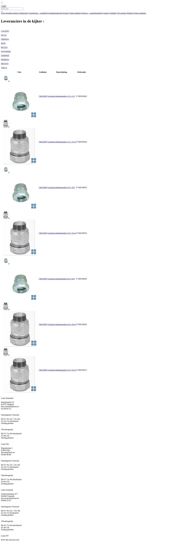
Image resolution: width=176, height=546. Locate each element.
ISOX (3, 43)
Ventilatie (112, 13)
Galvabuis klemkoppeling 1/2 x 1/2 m (61, 142)
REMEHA (5, 60)
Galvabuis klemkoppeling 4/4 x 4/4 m (61, 324)
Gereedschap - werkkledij (38, 13)
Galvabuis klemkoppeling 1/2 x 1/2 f (61, 96)
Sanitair (106, 13)
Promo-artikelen (140, 13)
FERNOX (5, 39)
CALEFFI (5, 31)
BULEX (4, 47)
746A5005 (43, 324)
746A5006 (43, 370)
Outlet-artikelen (75, 13)
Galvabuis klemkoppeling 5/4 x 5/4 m (61, 370)
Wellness (130, 13)
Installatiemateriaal (55, 13)
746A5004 (43, 233)
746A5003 (43, 142)
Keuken (66, 13)
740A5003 (43, 96)
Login (4, 6)
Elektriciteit (23, 13)
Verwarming (121, 13)
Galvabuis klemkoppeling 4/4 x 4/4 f (61, 279)
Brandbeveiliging (12, 13)
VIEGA (4, 68)
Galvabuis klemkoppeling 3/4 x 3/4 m (61, 233)
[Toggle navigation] (2, 2)
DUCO (4, 35)
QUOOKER (6, 51)
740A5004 (43, 188)
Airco (3, 13)
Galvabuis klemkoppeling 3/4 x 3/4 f (61, 188)
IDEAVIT (5, 64)
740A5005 (43, 279)
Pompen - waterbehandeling (92, 13)
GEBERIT (5, 55)
